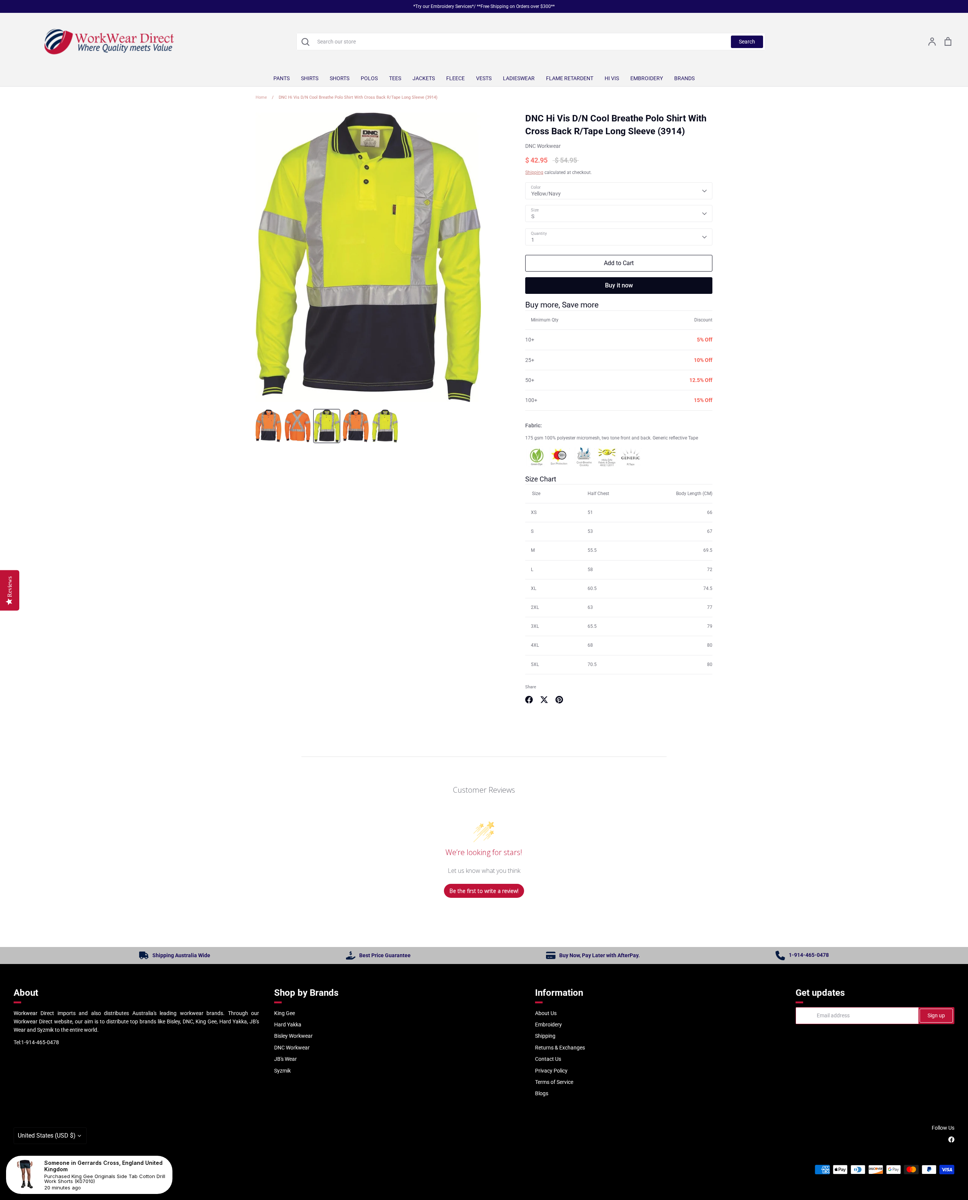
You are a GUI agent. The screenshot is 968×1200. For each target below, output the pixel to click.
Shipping (534, 172)
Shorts (339, 78)
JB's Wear (285, 1059)
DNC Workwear (543, 146)
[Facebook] (951, 1139)
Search (747, 42)
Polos (369, 78)
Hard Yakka (287, 1024)
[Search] (305, 41)
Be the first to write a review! (484, 890)
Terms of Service (554, 1082)
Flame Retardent (569, 78)
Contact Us (548, 1059)
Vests (484, 78)
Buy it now (619, 285)
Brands (684, 78)
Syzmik (282, 1071)
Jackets (424, 78)
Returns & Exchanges (560, 1048)
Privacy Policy (551, 1071)
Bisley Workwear (293, 1036)
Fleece (455, 78)
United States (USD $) (47, 1135)
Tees (395, 78)
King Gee (284, 1013)
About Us (546, 1013)
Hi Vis (612, 78)
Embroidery (646, 78)
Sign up (936, 1015)
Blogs (541, 1093)
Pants (281, 78)
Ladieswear (519, 78)
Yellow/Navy (546, 194)
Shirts (309, 78)
